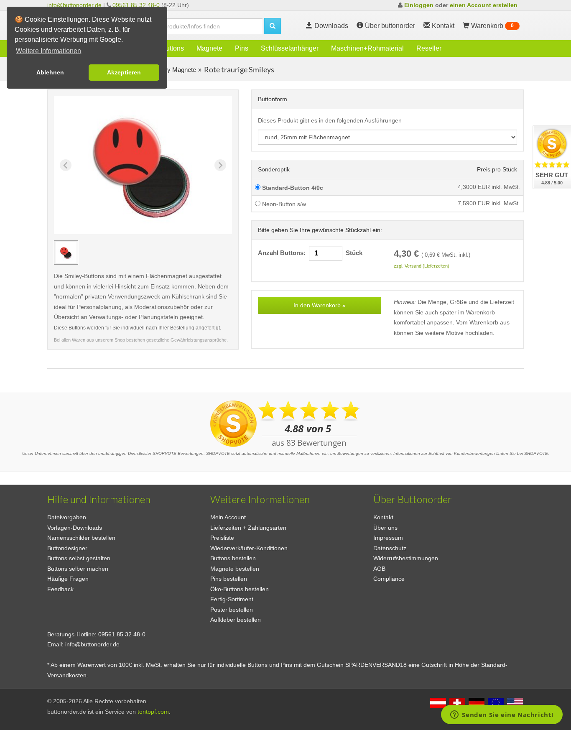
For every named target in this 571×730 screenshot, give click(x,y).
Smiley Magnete (173, 69)
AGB (379, 568)
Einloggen (418, 5)
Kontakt (383, 517)
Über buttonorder (389, 25)
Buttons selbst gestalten (78, 558)
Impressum (388, 537)
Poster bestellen (231, 609)
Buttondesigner (67, 548)
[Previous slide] (65, 165)
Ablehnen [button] (50, 72)
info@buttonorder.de (74, 5)
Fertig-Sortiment (231, 599)
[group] (66, 252)
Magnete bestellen (234, 568)
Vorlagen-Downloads (74, 527)
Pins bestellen (228, 578)
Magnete (209, 48)
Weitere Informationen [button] (48, 50)
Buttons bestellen (233, 558)
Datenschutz (389, 548)
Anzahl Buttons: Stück (310, 253)
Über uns (385, 527)
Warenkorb (491, 25)
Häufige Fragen (68, 578)
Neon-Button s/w (283, 204)
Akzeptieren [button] (124, 72)
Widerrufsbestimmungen (405, 558)
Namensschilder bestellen (81, 537)
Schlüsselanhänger (290, 48)
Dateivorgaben (66, 517)
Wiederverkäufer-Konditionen (249, 548)
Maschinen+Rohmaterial (367, 48)
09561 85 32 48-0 (136, 5)
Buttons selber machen (77, 568)
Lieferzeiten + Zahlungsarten (248, 527)
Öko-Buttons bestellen (239, 589)
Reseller (428, 48)
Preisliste (222, 537)
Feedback (60, 589)
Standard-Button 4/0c (291, 187)
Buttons (172, 48)
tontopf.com (153, 711)
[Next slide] (220, 165)
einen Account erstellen (483, 5)
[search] (272, 26)
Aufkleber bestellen (235, 619)
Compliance (389, 578)
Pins (241, 48)
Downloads (330, 25)
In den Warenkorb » (319, 305)
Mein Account (228, 517)
